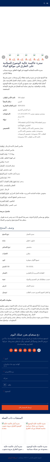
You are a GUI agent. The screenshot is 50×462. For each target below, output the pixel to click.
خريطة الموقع (13, 458)
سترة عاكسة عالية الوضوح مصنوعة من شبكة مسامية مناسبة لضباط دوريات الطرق (37, 448)
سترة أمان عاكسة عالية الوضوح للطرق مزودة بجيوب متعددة (13, 448)
